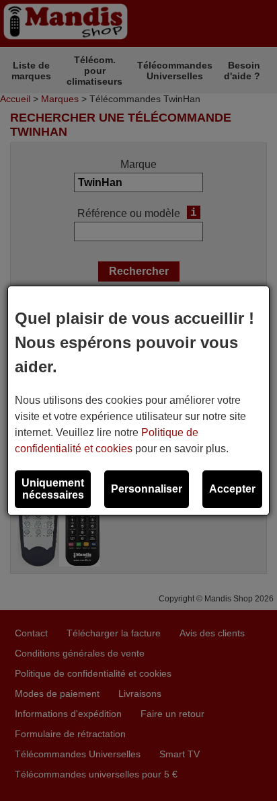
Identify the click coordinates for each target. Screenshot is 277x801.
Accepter (232, 489)
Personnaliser (146, 489)
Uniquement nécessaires (53, 489)
